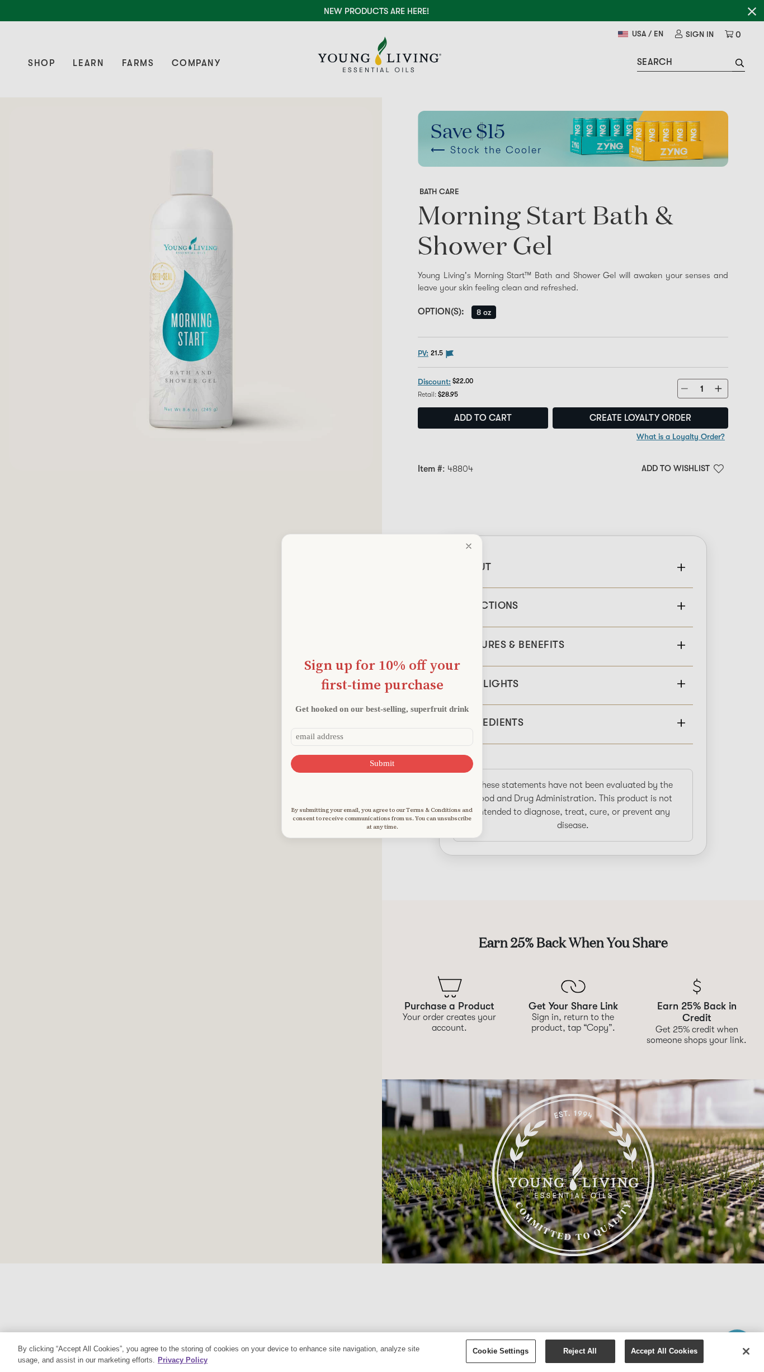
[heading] (382, 674)
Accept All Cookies (664, 1351)
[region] (382, 1352)
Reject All (580, 1351)
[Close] (746, 1351)
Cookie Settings (501, 1351)
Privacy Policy (182, 1360)
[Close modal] (469, 546)
